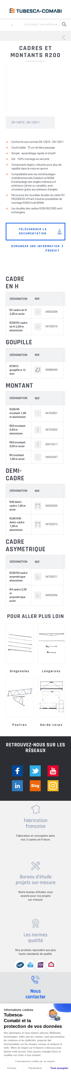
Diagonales (20, 671)
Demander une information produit (35, 248)
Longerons (51, 671)
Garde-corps (51, 725)
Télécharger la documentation (33, 231)
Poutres (19, 725)
